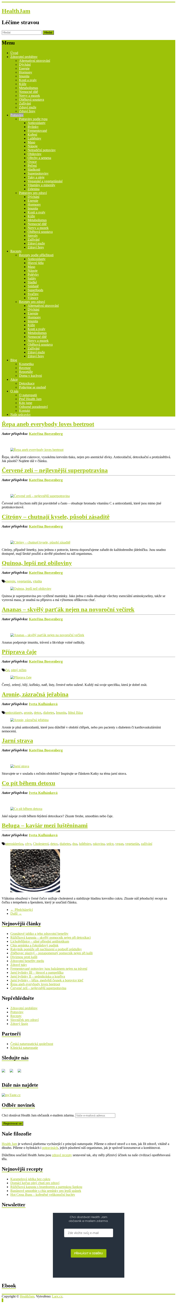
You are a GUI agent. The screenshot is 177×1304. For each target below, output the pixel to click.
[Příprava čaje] (21, 677)
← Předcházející (21, 909)
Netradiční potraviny (42, 150)
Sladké (32, 282)
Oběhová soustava (31, 99)
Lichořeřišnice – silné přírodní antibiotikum (39, 941)
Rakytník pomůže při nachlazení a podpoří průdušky (46, 949)
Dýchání (25, 64)
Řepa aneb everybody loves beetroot (48, 424)
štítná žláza (75, 712)
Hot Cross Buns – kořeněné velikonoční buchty (42, 1194)
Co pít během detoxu (28, 783)
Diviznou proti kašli (23, 957)
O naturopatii (28, 395)
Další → (16, 913)
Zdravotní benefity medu (27, 961)
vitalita (37, 581)
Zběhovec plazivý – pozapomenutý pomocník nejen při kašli (51, 953)
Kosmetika (26, 364)
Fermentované (37, 130)
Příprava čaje (19, 651)
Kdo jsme (25, 403)
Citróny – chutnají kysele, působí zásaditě (55, 516)
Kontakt (24, 410)
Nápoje (33, 146)
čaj (7, 670)
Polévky (33, 274)
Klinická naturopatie (24, 1048)
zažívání (146, 844)
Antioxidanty (37, 123)
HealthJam (16, 11)
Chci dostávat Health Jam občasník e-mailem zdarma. (38, 1115)
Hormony (25, 72)
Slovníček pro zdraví (24, 1020)
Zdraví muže (27, 107)
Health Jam (9, 1144)
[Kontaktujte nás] (21, 1072)
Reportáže (26, 372)
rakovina (99, 844)
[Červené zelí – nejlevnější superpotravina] (40, 496)
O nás (14, 391)
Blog (13, 360)
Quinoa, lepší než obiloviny (37, 563)
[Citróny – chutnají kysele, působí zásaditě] (40, 542)
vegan (119, 844)
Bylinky (33, 127)
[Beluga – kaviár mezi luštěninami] (35, 891)
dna (74, 844)
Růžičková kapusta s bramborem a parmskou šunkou (46, 1187)
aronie (28, 712)
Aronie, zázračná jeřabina (35, 694)
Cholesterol (41, 844)
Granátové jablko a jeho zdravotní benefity (39, 933)
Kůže (22, 84)
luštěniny (85, 844)
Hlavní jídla (36, 263)
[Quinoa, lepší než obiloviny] (30, 588)
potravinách (50, 1148)
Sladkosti (34, 169)
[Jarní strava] (19, 766)
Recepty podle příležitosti (36, 255)
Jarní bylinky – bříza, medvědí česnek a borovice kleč (46, 980)
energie (10, 581)
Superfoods (35, 290)
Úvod (14, 53)
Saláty (32, 278)
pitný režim (18, 670)
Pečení (32, 165)
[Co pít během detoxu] (26, 809)
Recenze (25, 368)
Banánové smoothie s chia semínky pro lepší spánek (45, 1191)
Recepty (16, 251)
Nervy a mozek (29, 95)
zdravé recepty (62, 1155)
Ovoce (32, 162)
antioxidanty (13, 712)
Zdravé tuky (18, 965)
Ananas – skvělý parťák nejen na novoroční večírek (68, 609)
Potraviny (17, 115)
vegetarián (24, 581)
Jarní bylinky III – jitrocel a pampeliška (36, 972)
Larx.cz (57, 1296)
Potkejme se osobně (32, 387)
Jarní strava (17, 740)
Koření (32, 134)
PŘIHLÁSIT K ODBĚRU (88, 1253)
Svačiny (33, 294)
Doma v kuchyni (30, 375)
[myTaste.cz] (11, 1095)
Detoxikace (27, 383)
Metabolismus (28, 88)
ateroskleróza (14, 844)
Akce (14, 379)
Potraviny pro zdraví (33, 193)
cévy (28, 844)
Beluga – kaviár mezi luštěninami (45, 825)
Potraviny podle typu (33, 119)
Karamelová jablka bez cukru (30, 1179)
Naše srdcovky (20, 414)
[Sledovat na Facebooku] (5, 1072)
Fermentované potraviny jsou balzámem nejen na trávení (48, 968)
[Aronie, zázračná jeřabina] (29, 720)
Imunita (24, 76)
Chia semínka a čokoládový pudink (34, 945)
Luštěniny (34, 138)
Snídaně (33, 286)
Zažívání (25, 103)
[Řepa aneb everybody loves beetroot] (36, 450)
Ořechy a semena (39, 158)
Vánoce (33, 298)
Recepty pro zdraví (32, 302)
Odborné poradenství (33, 407)
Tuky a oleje (36, 177)
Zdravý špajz (19, 1024)
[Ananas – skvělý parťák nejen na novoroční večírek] (47, 635)
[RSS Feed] (13, 1072)
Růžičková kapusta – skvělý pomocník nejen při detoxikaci (50, 937)
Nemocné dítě (28, 92)
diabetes (48, 712)
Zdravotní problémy (24, 57)
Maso (31, 142)
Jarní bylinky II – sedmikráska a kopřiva (37, 976)
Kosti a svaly (28, 80)
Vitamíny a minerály (41, 185)
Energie (24, 68)
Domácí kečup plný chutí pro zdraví (34, 1183)
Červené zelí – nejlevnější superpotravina (55, 470)
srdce (110, 844)
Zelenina (34, 189)
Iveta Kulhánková (43, 704)
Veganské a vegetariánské (45, 181)
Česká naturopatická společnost (31, 1044)
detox (37, 712)
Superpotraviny (38, 173)
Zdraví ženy (27, 111)
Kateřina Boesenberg (46, 434)
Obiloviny (34, 154)
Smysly (33, 235)
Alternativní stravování (34, 60)
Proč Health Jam (30, 399)
